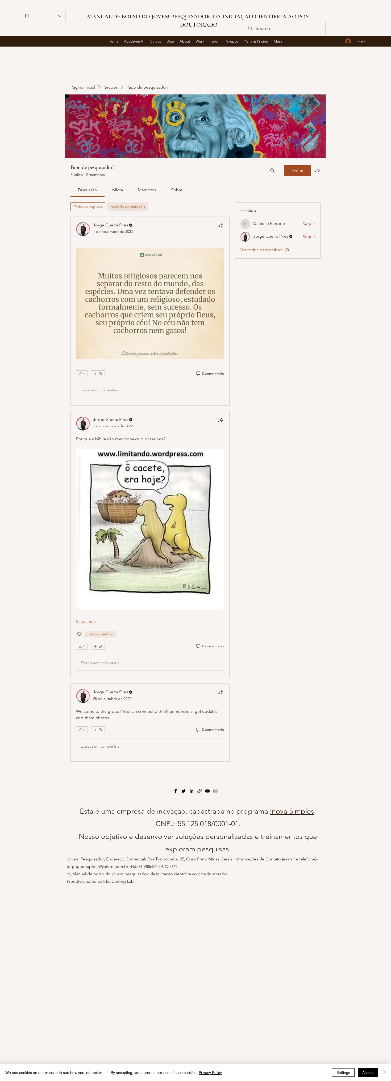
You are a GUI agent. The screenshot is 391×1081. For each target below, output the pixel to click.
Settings (343, 1072)
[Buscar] (272, 170)
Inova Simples (292, 811)
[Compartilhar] (221, 225)
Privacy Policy (210, 1072)
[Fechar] (384, 1072)
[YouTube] (207, 791)
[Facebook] (175, 791)
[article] (150, 311)
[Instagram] (215, 791)
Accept (368, 1072)
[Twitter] (183, 791)
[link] (87, 189)
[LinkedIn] (191, 791)
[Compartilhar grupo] (317, 170)
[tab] (87, 206)
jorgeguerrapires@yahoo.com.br (97, 866)
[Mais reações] (98, 373)
